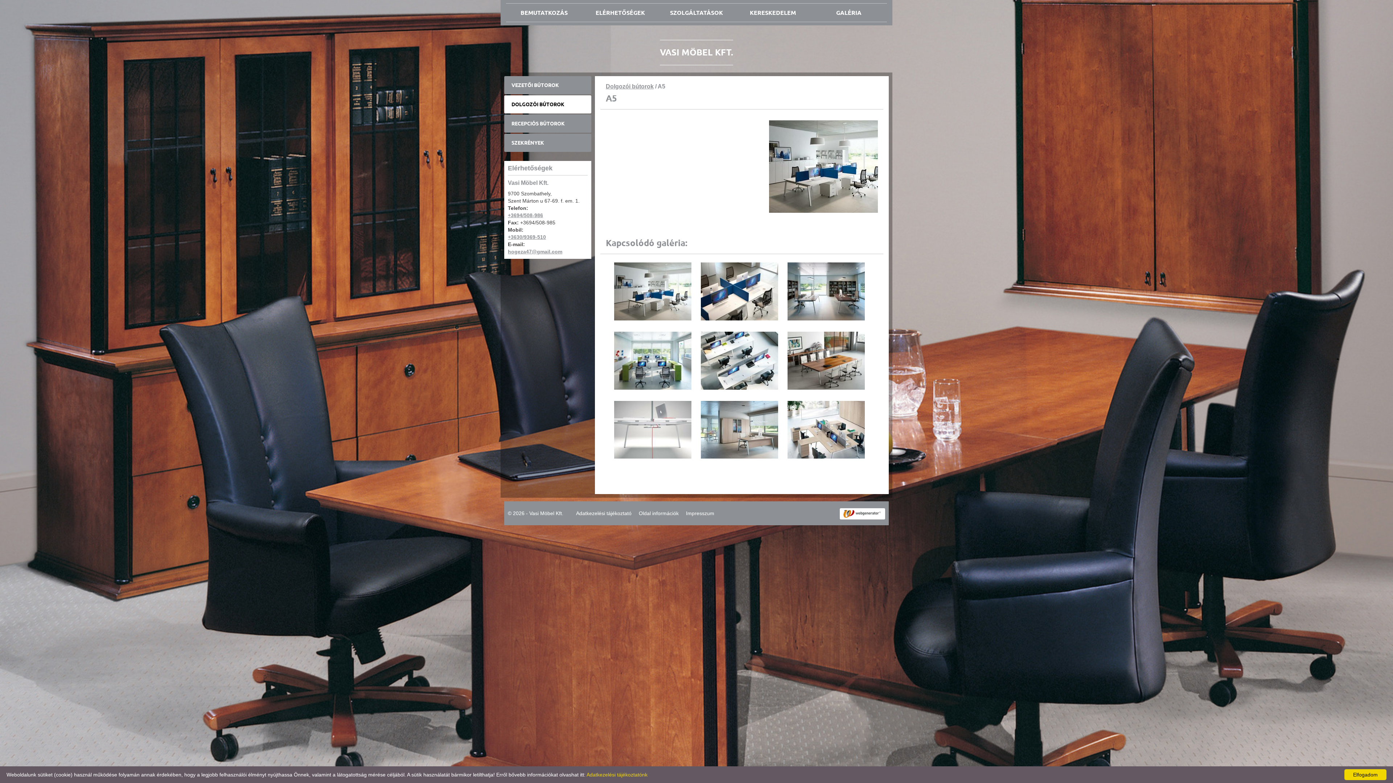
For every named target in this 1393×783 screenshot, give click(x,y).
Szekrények (527, 143)
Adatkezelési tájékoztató (604, 513)
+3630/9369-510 (527, 237)
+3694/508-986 (525, 215)
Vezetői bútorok (535, 85)
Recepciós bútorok (538, 124)
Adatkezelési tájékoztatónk (617, 775)
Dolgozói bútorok (537, 104)
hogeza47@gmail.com (535, 251)
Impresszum (700, 513)
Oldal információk (659, 513)
